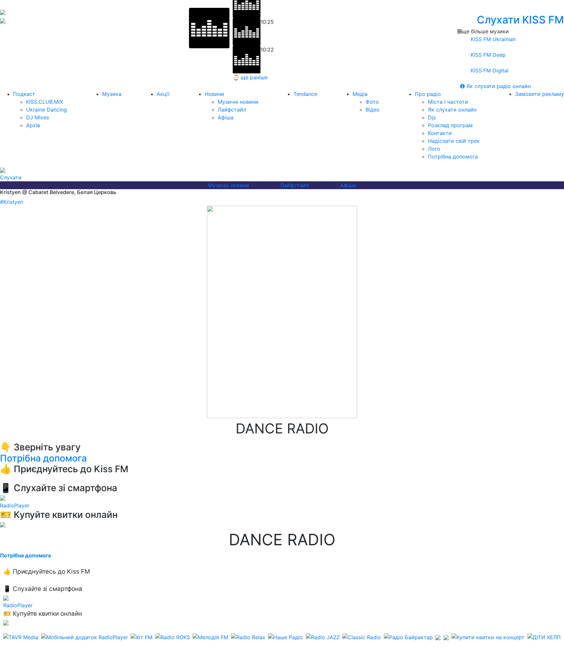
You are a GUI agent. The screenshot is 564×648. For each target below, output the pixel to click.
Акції (163, 94)
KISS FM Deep (487, 55)
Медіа (360, 94)
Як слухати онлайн (452, 109)
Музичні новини (238, 101)
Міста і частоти (448, 101)
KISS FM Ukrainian (492, 39)
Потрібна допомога (453, 156)
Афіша (225, 117)
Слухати (11, 177)
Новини (214, 94)
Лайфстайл (232, 109)
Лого (434, 148)
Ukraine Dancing (46, 109)
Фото (372, 101)
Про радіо (428, 94)
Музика (111, 94)
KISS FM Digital (489, 70)
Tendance (305, 94)
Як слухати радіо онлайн (498, 86)
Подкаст (24, 94)
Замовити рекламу (539, 94)
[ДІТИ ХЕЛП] (544, 637)
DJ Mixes (37, 117)
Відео (373, 109)
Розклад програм (450, 125)
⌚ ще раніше (250, 77)
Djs (432, 117)
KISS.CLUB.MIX (44, 101)
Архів (33, 125)
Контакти (440, 133)
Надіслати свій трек (454, 141)
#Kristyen (11, 202)
